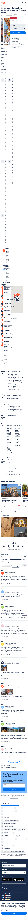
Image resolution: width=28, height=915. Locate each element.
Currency (4, 869)
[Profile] (25, 3)
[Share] (25, 15)
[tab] (10, 804)
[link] (11, 496)
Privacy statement (14, 798)
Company (4, 888)
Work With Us (5, 891)
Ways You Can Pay (6, 893)
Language (4, 862)
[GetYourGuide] (3, 3)
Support (4, 884)
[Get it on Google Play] (7, 880)
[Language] (22, 2)
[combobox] (16, 567)
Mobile (3, 876)
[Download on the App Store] (18, 880)
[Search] (18, 2)
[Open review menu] (25, 573)
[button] (6, 15)
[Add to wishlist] (19, 485)
